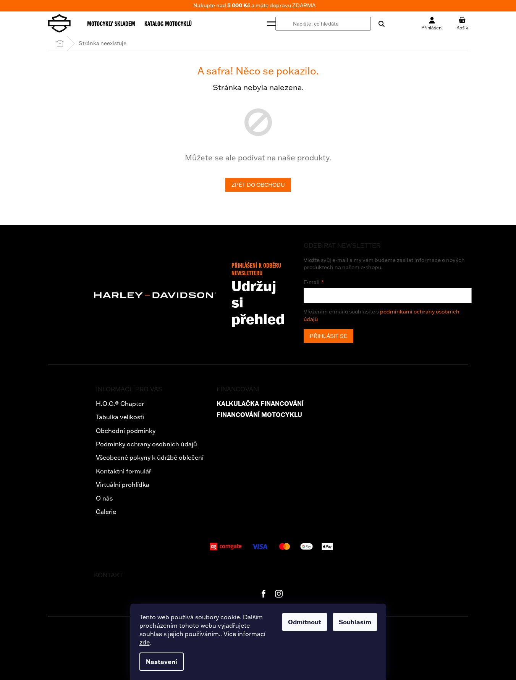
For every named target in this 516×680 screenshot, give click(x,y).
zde (144, 642)
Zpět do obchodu (258, 184)
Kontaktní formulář (123, 471)
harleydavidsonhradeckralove (278, 593)
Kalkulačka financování (260, 403)
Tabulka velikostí (120, 417)
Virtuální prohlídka (122, 484)
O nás (104, 498)
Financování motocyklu (259, 414)
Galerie (106, 511)
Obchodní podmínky (125, 430)
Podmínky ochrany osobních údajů (146, 444)
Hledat (378, 24)
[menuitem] (111, 23)
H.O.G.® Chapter (120, 403)
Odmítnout (304, 622)
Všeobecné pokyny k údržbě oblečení (150, 457)
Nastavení (161, 661)
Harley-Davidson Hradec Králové (263, 593)
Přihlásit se (328, 336)
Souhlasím (355, 622)
